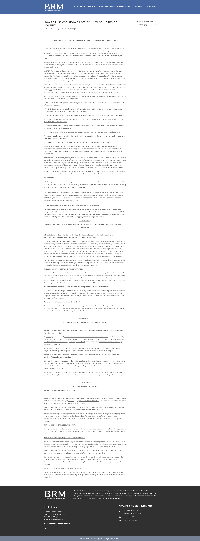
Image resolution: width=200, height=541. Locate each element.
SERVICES (83, 7)
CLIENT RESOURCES (123, 7)
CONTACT (138, 7)
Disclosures (79, 29)
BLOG (101, 7)
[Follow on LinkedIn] (45, 528)
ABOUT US (91, 7)
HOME (76, 7)
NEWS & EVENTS (110, 7)
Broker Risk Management (54, 29)
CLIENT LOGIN (151, 7)
